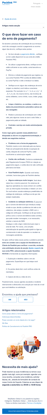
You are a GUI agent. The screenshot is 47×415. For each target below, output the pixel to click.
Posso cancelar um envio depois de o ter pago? (18, 320)
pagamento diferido (28, 54)
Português (37, 3)
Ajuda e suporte (35, 248)
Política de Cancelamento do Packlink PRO (17, 326)
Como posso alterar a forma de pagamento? (17, 314)
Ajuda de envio (10, 19)
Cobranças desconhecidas (11, 317)
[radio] (10, 299)
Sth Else (5, 323)
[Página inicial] (9, 3)
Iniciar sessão (35, 6)
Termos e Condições (34, 403)
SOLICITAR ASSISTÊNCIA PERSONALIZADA (23, 411)
